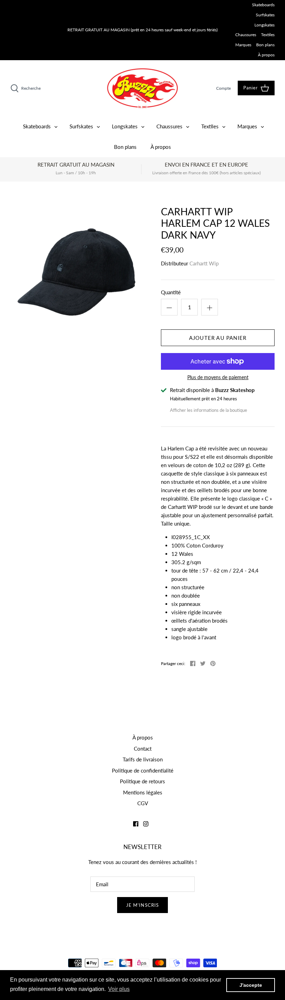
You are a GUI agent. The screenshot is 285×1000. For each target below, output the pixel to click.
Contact (143, 748)
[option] (76, 272)
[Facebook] (135, 823)
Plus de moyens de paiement (218, 377)
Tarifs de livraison (143, 759)
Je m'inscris (142, 905)
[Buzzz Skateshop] (142, 88)
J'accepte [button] (250, 985)
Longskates (264, 24)
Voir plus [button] (119, 989)
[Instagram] (145, 823)
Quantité (171, 292)
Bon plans (265, 44)
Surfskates (265, 14)
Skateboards (263, 4)
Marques (243, 44)
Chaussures (245, 34)
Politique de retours (142, 781)
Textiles (268, 34)
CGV (142, 803)
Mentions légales (142, 792)
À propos (266, 54)
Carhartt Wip (204, 263)
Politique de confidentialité (142, 770)
